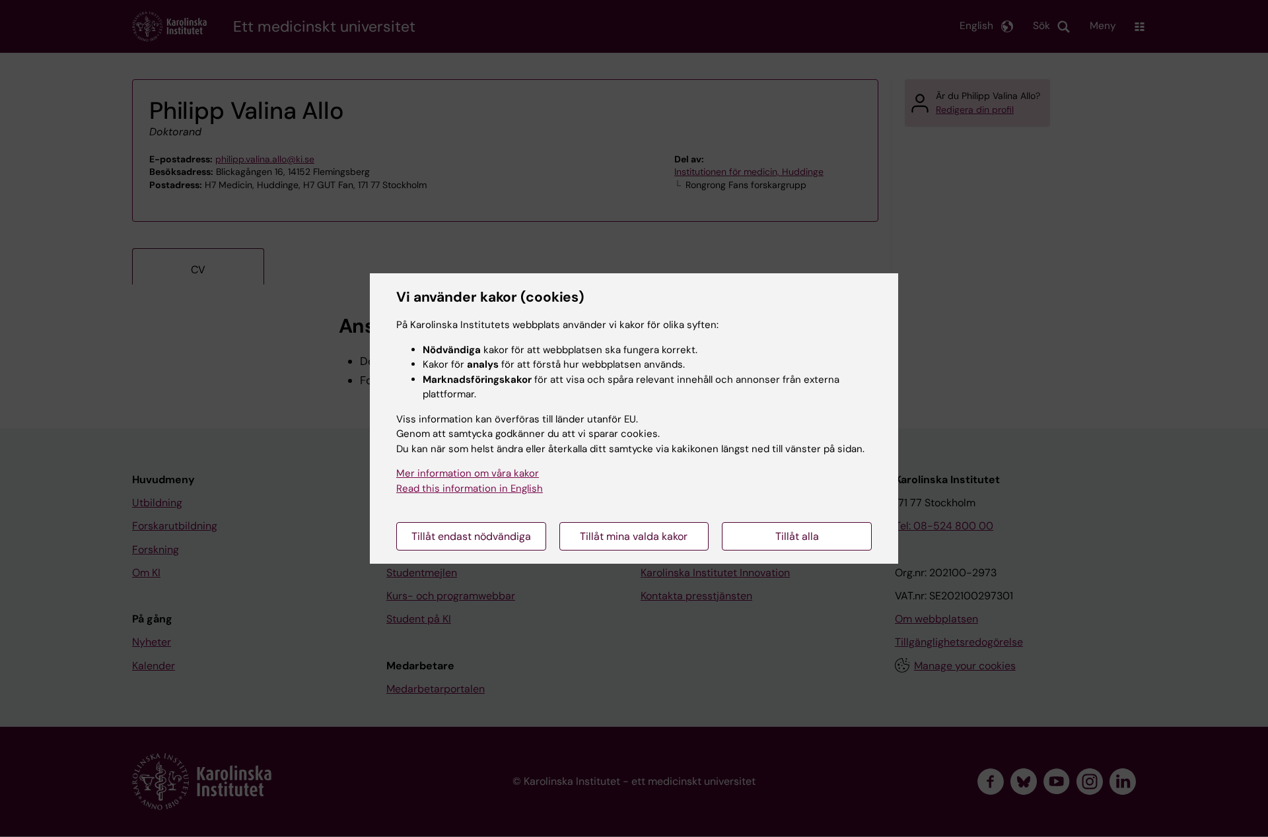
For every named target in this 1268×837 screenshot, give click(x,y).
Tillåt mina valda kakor (633, 536)
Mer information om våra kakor (467, 473)
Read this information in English (469, 488)
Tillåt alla (797, 536)
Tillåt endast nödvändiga (471, 536)
